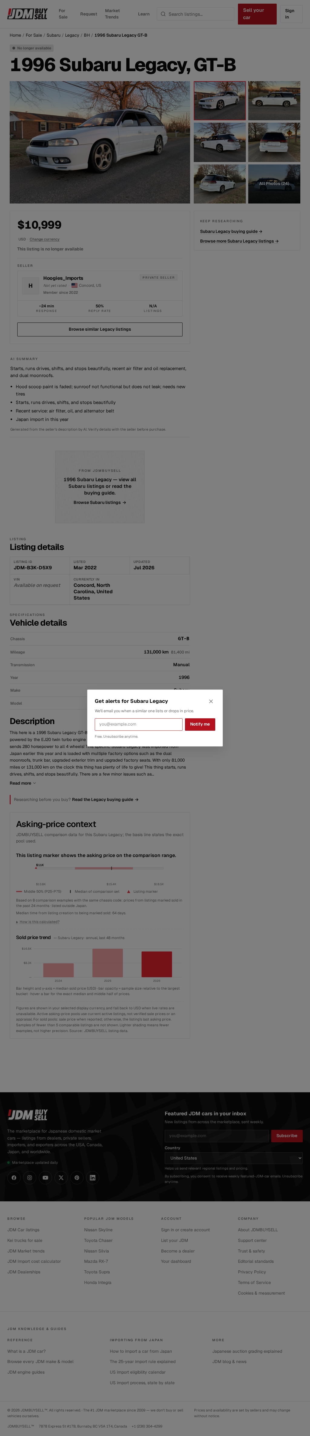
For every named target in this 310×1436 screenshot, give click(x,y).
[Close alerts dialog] (211, 701)
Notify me (200, 724)
